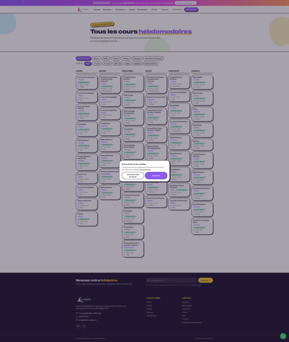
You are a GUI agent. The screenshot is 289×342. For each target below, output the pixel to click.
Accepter (156, 176)
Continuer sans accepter (133, 175)
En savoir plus (145, 169)
